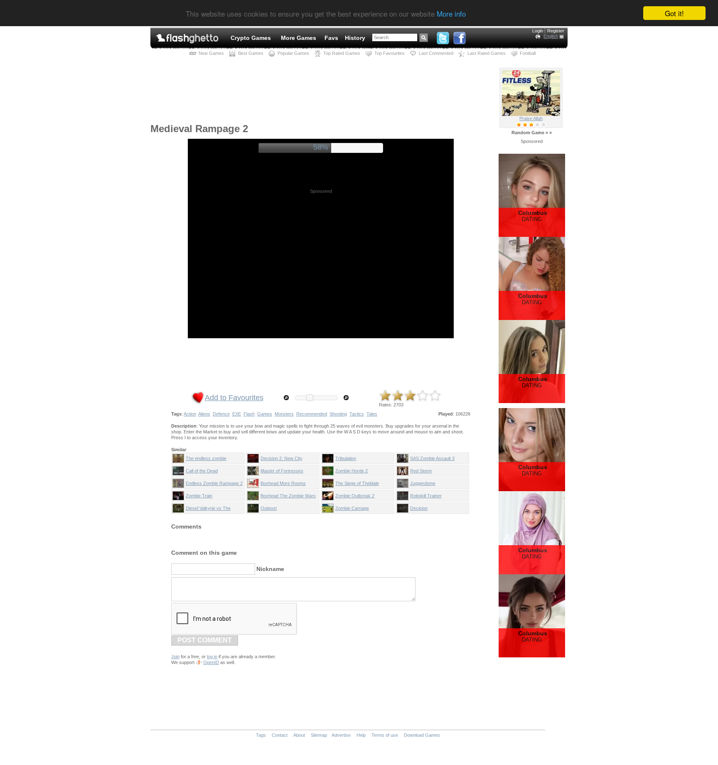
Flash (249, 413)
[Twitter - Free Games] (443, 36)
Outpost (269, 508)
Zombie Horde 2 (351, 470)
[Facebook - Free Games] (459, 36)
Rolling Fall (531, 118)
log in (212, 656)
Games (264, 413)
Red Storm (421, 470)
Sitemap (319, 735)
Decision (419, 508)
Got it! (674, 13)
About (299, 735)
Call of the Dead (202, 470)
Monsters (284, 413)
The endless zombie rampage (206, 460)
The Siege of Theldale (357, 483)
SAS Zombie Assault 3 (432, 458)
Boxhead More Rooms (283, 483)
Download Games (422, 735)
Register (555, 30)
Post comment (204, 640)
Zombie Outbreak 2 (354, 495)
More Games (298, 37)
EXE (236, 413)
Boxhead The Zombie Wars (288, 495)
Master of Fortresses (282, 470)
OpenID (211, 662)
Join (175, 656)
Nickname (270, 569)
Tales (371, 413)
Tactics (356, 413)
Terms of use (384, 735)
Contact (280, 735)
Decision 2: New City (281, 458)
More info (451, 13)
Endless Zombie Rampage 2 (214, 483)
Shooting (338, 413)
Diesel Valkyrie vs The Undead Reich (208, 510)
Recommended (311, 413)
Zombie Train (199, 495)
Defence (221, 413)
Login (537, 30)
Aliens (204, 413)
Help (361, 735)
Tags (261, 735)
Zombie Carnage (352, 508)
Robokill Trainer (426, 495)
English (550, 36)
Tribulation (345, 458)
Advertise (341, 735)
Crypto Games (251, 37)
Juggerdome (422, 483)
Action (190, 413)
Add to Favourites (234, 398)
